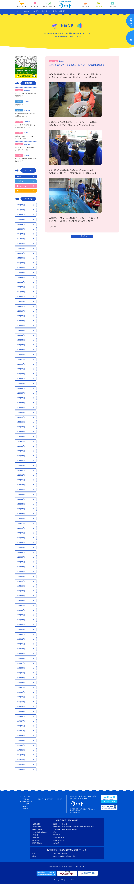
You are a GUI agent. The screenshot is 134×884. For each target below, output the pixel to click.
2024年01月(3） (22, 354)
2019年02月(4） (22, 629)
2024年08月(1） (22, 321)
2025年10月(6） (22, 253)
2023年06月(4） (22, 388)
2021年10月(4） (22, 485)
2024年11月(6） (22, 306)
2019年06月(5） (22, 610)
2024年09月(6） (22, 316)
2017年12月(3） (22, 697)
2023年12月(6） (22, 359)
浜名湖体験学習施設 (83, 797)
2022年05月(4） (22, 451)
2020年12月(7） (22, 523)
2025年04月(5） (22, 282)
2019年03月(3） (22, 624)
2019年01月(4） (22, 634)
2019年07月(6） (22, 605)
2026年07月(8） (22, 210)
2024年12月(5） (22, 301)
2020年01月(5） (22, 576)
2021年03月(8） (22, 509)
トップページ (18, 11)
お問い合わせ (68, 866)
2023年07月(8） (22, 383)
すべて (19, 176)
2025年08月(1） (22, 263)
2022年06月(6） (22, 446)
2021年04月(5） (22, 504)
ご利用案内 (85, 6)
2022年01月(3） (22, 470)
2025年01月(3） (22, 296)
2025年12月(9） (22, 243)
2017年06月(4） (22, 726)
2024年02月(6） (22, 349)
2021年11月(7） (22, 480)
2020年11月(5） (22, 528)
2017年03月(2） (22, 740)
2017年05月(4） (22, 731)
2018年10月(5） (22, 649)
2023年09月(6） (22, 374)
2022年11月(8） (22, 422)
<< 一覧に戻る (82, 236)
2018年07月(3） (22, 663)
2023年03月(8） (22, 403)
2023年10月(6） (22, 369)
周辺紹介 (112, 6)
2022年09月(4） (22, 431)
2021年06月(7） (22, 494)
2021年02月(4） (22, 513)
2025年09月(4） (22, 258)
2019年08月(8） (22, 600)
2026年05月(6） (22, 219)
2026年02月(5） (22, 234)
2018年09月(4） (22, 653)
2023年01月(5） (22, 412)
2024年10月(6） (22, 311)
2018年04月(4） (22, 677)
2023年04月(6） (22, 398)
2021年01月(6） (22, 518)
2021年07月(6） (22, 489)
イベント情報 (21, 6)
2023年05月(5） (22, 393)
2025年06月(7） (22, 272)
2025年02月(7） (22, 292)
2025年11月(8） (22, 248)
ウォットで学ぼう (48, 6)
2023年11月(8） (22, 364)
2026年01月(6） (22, 239)
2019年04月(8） (22, 620)
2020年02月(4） (22, 571)
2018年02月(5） (22, 687)
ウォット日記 (21, 186)
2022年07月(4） (22, 441)
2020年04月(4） (22, 562)
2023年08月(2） (22, 378)
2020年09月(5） (22, 538)
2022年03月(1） (22, 460)
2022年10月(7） (22, 427)
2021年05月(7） (22, 499)
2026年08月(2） (22, 205)
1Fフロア (40, 799)
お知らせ (99, 6)
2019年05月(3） (22, 615)
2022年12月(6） (22, 417)
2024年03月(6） (22, 345)
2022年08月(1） (22, 436)
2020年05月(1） (22, 557)
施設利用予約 (80, 866)
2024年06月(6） (22, 330)
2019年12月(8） (22, 581)
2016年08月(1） (22, 769)
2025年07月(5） (22, 267)
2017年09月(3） (22, 711)
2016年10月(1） (22, 764)
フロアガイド (35, 6)
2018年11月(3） (22, 644)
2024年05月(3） (22, 335)
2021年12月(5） (22, 475)
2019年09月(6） (22, 595)
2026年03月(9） (22, 229)
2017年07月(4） (22, 721)
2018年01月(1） (22, 692)
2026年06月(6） (22, 214)
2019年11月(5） (22, 586)
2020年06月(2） (22, 552)
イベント (20, 190)
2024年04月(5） (22, 340)
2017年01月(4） (22, 750)
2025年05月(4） (22, 277)
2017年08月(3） (22, 716)
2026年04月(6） (22, 224)
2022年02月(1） (22, 465)
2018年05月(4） (22, 673)
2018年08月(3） (22, 658)
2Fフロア (50, 799)
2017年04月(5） (22, 735)
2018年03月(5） (22, 682)
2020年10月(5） (22, 533)
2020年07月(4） (22, 547)
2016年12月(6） (22, 755)
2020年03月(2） (22, 567)
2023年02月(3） (22, 407)
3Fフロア (59, 799)
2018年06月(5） (22, 668)
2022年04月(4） (22, 456)
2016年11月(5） (22, 759)
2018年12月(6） (22, 639)
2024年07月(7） (22, 325)
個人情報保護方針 (55, 866)
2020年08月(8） (22, 542)
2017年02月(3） (22, 745)
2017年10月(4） (22, 706)
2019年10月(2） (22, 591)
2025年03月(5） (22, 287)
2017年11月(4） (22, 702)
